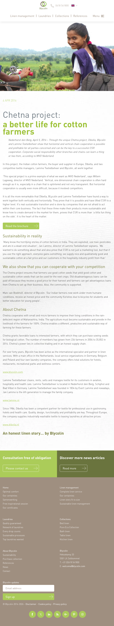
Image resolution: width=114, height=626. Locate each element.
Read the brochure (17, 226)
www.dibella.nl (11, 424)
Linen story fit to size (70, 499)
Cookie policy (44, 603)
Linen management (22, 16)
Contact (6, 570)
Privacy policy (60, 603)
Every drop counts (11, 531)
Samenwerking (10, 499)
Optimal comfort (11, 491)
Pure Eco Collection (69, 527)
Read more (69, 468)
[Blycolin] (43, 5)
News (5, 566)
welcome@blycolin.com (73, 565)
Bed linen (64, 523)
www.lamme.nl (11, 400)
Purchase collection (12, 558)
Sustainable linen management (75, 503)
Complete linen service (71, 491)
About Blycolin (10, 550)
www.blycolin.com (13, 371)
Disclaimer (31, 603)
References (80, 16)
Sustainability (9, 554)
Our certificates (10, 507)
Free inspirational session (15, 503)
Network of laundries (13, 527)
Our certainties (10, 495)
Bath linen (65, 531)
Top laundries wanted (13, 539)
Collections (62, 16)
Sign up (10, 596)
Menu (96, 16)
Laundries (45, 16)
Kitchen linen (66, 539)
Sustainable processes (14, 535)
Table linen (65, 535)
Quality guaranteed (12, 523)
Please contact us (17, 468)
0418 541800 (62, 5)
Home (5, 487)
